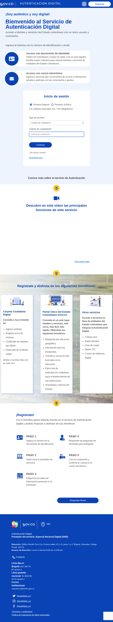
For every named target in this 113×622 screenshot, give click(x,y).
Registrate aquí (36, 158)
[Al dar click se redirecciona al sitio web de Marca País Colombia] (15, 524)
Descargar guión (82, 261)
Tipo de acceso (36, 118)
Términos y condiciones (22, 611)
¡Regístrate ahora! (78, 500)
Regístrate (99, 4)
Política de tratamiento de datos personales (31, 615)
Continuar (40, 145)
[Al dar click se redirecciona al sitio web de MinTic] (45, 524)
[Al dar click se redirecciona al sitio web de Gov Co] (29, 524)
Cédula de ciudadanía (40, 129)
